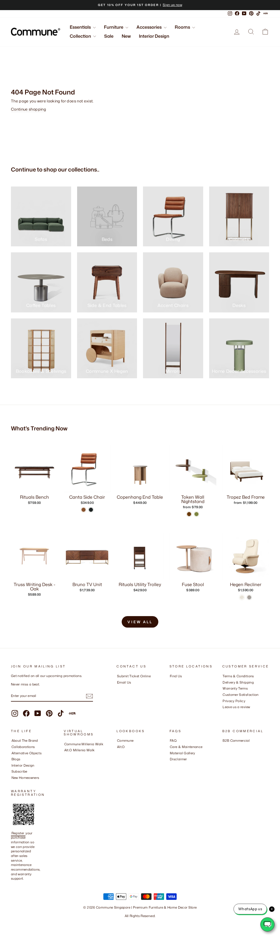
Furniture (114, 27)
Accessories (149, 27)
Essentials (81, 27)
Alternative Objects (26, 753)
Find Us (176, 676)
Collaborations (23, 746)
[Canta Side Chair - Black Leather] (91, 509)
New (126, 36)
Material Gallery (182, 753)
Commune (125, 740)
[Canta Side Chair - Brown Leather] (83, 509)
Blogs (16, 759)
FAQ (173, 740)
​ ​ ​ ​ (171, 765)
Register (18, 833)
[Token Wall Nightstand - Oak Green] (196, 514)
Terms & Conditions (238, 676)
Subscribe (19, 771)
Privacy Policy (234, 701)
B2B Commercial (236, 740)
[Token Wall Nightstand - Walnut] (189, 514)
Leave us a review (236, 707)
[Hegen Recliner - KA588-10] (249, 597)
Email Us (124, 682)
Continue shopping (28, 109)
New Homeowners (25, 777)
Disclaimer (178, 759)
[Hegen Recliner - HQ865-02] (241, 597)
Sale (108, 36)
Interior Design (154, 36)
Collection (81, 36)
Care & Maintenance (186, 746)
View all (140, 621)
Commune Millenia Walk (83, 744)
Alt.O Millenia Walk (79, 750)
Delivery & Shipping (238, 682)
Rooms (183, 27)
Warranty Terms (235, 688)
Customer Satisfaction (240, 694)
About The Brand (24, 740)
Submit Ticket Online (134, 676)
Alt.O (121, 746)
